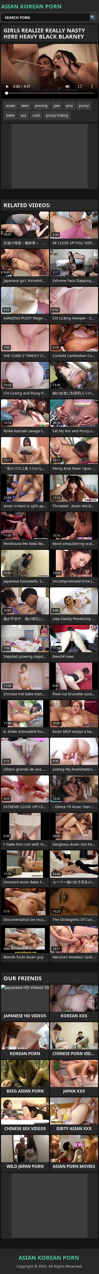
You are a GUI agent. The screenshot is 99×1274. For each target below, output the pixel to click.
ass (23, 115)
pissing (41, 105)
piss (69, 105)
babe (10, 115)
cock (36, 115)
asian (10, 105)
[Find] (92, 17)
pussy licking (57, 115)
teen (25, 105)
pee (57, 105)
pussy (84, 105)
